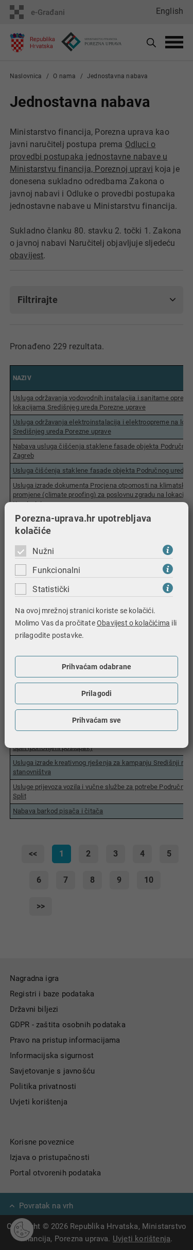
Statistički (50, 589)
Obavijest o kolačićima (133, 623)
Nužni (43, 551)
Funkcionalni (56, 570)
